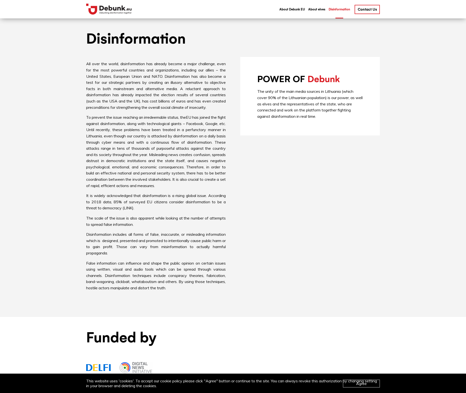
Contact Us (367, 9)
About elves (316, 9)
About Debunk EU (292, 9)
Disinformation (339, 9)
